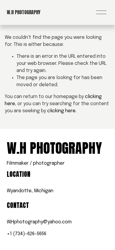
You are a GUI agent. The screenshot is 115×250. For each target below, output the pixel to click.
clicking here (61, 110)
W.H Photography (23, 12)
